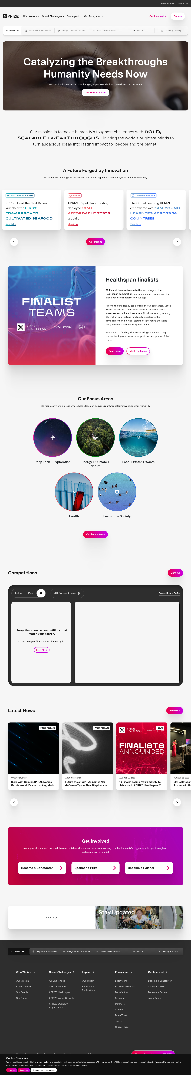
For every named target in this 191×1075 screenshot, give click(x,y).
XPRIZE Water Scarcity (61, 998)
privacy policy (43, 1062)
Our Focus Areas (95, 534)
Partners (120, 1003)
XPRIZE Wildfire (57, 986)
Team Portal (182, 3)
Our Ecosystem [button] (92, 16)
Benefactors (121, 992)
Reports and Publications (88, 988)
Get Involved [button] (156, 16)
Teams (118, 1021)
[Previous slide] (14, 242)
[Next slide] (177, 242)
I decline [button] (24, 1070)
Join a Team (154, 998)
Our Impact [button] (73, 16)
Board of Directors (125, 986)
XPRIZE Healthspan (60, 992)
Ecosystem (121, 980)
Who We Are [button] (30, 16)
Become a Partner (158, 992)
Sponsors (120, 998)
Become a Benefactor (160, 980)
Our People (22, 992)
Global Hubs (122, 1026)
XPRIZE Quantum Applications (58, 1005)
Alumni (119, 1009)
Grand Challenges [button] (52, 16)
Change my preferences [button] (44, 1070)
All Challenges (57, 980)
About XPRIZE (24, 986)
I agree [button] (12, 1070)
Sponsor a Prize (156, 986)
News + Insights (168, 3)
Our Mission (22, 980)
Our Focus (10, 30)
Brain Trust (121, 1015)
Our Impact (88, 980)
